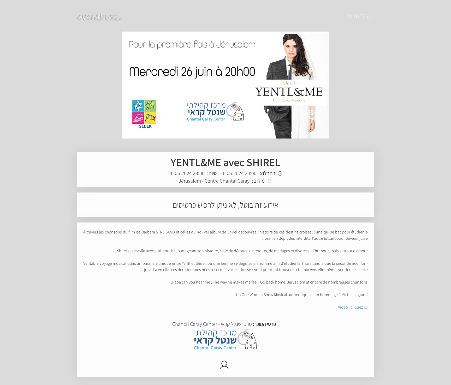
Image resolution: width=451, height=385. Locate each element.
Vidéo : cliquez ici (353, 307)
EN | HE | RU (359, 16)
